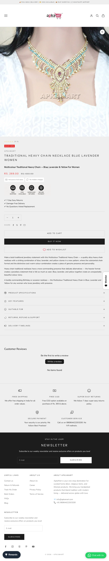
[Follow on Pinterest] (26, 546)
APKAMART (10, 151)
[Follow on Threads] (19, 546)
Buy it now (54, 241)
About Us (34, 481)
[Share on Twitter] (17, 225)
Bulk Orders (9, 494)
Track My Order (10, 489)
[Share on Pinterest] (21, 225)
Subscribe (76, 460)
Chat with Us (98, 555)
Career (32, 485)
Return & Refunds (11, 485)
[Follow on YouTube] (33, 546)
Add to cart (54, 233)
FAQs (6, 498)
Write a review (54, 361)
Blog (6, 503)
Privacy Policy (35, 489)
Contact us (8, 481)
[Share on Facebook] (13, 225)
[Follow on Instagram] (12, 546)
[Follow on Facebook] (5, 546)
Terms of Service (36, 494)
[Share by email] (24, 225)
